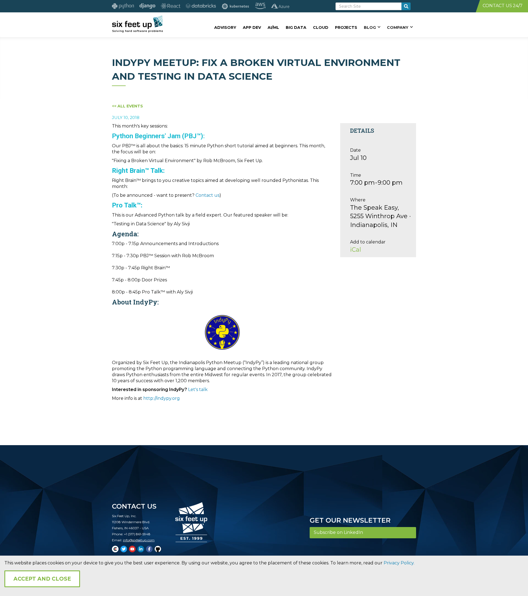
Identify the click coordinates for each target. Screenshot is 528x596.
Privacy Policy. (399, 562)
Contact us (207, 195)
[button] (372, 27)
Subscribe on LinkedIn (338, 532)
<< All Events (127, 106)
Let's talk (198, 389)
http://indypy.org (161, 398)
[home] (137, 24)
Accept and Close (42, 579)
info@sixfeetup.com (139, 540)
